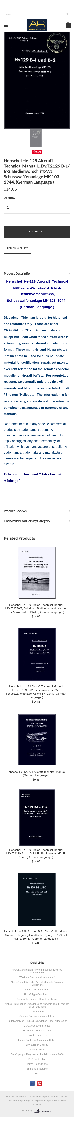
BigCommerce (43, 1111)
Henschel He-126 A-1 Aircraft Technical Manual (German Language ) (36, 773)
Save (38, 151)
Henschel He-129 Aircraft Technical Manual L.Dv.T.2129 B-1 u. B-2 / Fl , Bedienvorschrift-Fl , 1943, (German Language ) (36, 853)
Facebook (32, 1083)
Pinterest (39, 1083)
